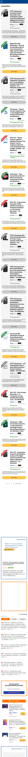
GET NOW (14, 102)
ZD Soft (20, 60)
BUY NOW (14, 36)
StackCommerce (12, 716)
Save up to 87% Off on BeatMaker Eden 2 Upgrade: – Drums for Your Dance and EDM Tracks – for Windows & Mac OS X (17, 722)
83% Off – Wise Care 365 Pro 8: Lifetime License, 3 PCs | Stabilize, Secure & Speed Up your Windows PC (13, 563)
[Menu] (1, 2)
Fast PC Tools (21, 248)
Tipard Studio (22, 120)
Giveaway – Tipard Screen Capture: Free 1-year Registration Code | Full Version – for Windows (17, 112)
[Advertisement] (14, 596)
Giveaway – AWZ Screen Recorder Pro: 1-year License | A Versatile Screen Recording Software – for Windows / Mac (18, 426)
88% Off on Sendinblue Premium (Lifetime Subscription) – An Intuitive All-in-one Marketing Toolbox (17, 736)
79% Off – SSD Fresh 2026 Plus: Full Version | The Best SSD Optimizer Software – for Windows (14, 646)
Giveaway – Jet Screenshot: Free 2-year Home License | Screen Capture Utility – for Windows (17, 367)
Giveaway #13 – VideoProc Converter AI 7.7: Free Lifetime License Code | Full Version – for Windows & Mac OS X (18, 83)
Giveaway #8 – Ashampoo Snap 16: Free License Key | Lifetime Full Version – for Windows (18, 337)
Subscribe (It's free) (14, 692)
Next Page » (18, 483)
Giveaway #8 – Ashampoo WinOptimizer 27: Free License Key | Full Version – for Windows (13, 654)
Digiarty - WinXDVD (15, 92)
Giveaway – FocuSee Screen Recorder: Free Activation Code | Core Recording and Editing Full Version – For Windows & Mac (17, 16)
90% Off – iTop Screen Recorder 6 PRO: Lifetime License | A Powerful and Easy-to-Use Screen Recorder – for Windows (18, 207)
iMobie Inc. (13, 26)
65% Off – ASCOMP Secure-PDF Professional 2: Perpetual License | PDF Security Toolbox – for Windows (13, 672)
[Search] (25, 2)
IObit (24, 183)
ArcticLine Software (15, 375)
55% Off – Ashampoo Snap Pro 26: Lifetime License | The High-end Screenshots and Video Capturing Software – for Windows (17, 457)
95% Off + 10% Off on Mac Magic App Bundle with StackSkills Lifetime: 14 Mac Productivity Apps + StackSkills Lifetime (17, 707)
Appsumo (11, 742)
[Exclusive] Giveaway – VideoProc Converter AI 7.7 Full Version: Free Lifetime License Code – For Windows (12, 664)
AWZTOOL (21, 435)
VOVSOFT (20, 315)
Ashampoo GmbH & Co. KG (17, 345)
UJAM (10, 729)
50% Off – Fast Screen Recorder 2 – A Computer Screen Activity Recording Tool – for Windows (18, 396)
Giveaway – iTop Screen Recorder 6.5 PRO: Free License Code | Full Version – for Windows (17, 177)
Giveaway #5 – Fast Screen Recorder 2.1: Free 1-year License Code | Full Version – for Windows (18, 239)
